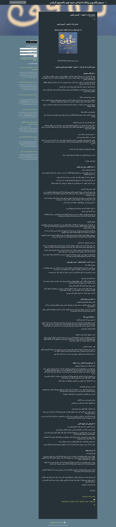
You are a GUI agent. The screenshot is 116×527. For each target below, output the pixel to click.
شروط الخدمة (34, 58)
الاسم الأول (32, 50)
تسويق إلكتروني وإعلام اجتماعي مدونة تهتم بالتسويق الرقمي (77, 2)
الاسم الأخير (32, 53)
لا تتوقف (77, 501)
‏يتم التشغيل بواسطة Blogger (57, 522)
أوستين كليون (92, 501)
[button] (94, 19)
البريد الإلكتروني (33, 47)
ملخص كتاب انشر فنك (88, 496)
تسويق (87, 501)
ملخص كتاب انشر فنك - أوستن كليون (30, 109)
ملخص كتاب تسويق (65, 501)
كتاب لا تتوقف (82, 501)
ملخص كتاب (72, 501)
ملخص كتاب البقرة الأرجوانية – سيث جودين (28, 151)
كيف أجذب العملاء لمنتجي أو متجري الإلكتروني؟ (28, 82)
